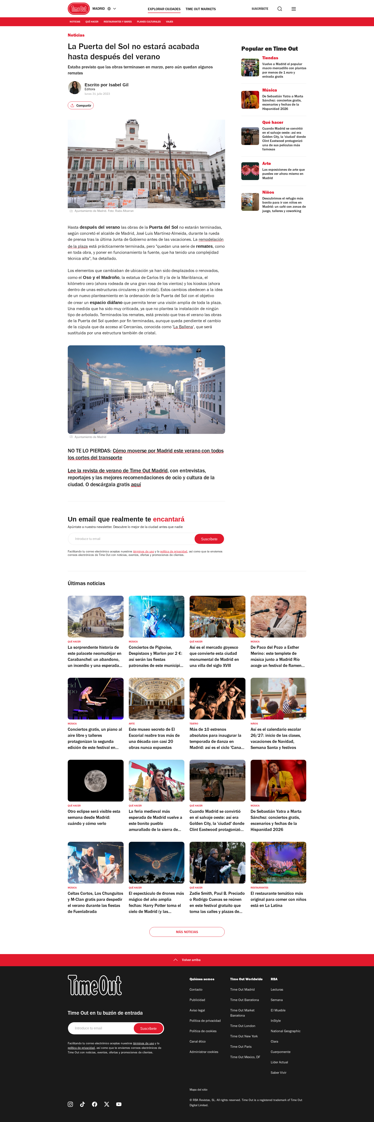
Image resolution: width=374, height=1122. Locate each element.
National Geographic (285, 1031)
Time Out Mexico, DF (245, 1057)
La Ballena (183, 327)
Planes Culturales (149, 22)
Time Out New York (244, 1036)
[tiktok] (82, 1104)
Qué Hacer (91, 22)
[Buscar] (279, 8)
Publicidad (197, 1000)
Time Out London (242, 1026)
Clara (274, 1042)
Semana (277, 1000)
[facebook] (94, 1104)
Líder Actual (279, 1062)
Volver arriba (191, 960)
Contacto (196, 990)
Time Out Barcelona (244, 1000)
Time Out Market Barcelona (242, 1013)
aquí (136, 485)
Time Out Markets (201, 9)
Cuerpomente (280, 1052)
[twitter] (106, 1104)
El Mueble (278, 1011)
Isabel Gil (119, 84)
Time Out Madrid (242, 990)
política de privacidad (173, 552)
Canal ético (198, 1042)
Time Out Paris (240, 1047)
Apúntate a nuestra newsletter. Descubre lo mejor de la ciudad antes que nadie (125, 527)
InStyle (276, 1021)
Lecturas (277, 990)
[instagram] (70, 1104)
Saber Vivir (278, 1073)
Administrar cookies (204, 1052)
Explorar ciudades (164, 9)
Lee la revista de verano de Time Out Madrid (118, 471)
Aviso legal (197, 1011)
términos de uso (143, 552)
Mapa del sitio (198, 1090)
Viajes (169, 22)
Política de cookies (203, 1031)
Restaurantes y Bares (118, 22)
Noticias (75, 22)
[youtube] (118, 1104)
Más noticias (187, 932)
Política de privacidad (205, 1021)
